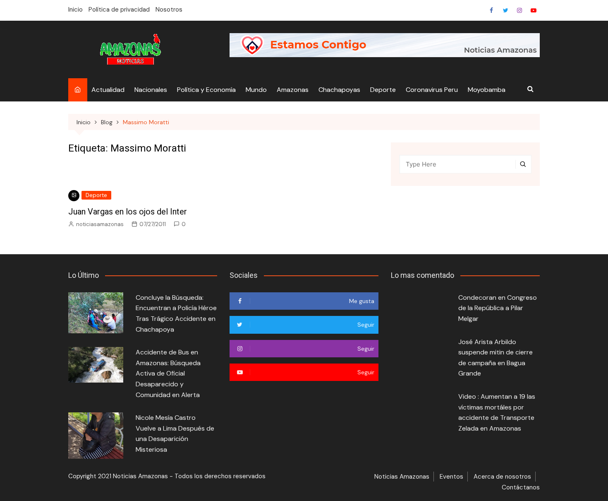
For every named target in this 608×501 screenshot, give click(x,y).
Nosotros (169, 9)
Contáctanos (521, 487)
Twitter (505, 10)
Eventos (451, 476)
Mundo (256, 89)
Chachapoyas (339, 89)
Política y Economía (206, 89)
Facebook (491, 10)
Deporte (383, 89)
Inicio (75, 9)
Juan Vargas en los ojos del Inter (127, 212)
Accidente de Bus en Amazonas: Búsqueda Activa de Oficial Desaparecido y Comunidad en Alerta (168, 373)
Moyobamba (486, 89)
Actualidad (107, 89)
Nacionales (150, 89)
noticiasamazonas (100, 224)
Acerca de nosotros (502, 476)
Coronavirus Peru (432, 89)
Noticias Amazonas (401, 476)
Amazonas (293, 89)
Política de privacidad (119, 9)
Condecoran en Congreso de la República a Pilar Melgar (497, 308)
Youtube (533, 10)
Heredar (519, 10)
